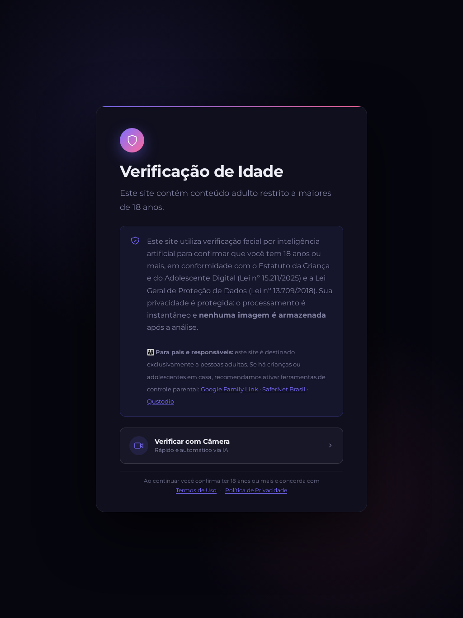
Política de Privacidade (256, 490)
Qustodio (160, 401)
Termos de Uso (196, 490)
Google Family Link (229, 389)
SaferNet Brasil (284, 389)
